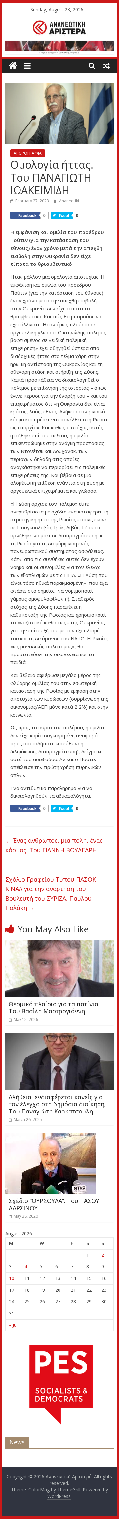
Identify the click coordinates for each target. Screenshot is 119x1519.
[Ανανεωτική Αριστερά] (12, 66)
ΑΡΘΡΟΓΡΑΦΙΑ (28, 153)
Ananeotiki (69, 201)
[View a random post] (106, 66)
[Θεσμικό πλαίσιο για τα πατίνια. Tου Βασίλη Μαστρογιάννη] (59, 944)
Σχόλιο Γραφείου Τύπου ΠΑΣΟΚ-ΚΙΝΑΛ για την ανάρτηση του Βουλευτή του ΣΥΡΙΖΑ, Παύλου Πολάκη (51, 893)
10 (11, 1278)
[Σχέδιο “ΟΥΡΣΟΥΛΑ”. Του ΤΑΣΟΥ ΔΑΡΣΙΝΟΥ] (50, 1137)
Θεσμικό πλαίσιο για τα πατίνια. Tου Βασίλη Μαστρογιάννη (54, 1007)
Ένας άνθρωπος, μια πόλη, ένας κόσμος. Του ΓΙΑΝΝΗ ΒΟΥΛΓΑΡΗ (54, 845)
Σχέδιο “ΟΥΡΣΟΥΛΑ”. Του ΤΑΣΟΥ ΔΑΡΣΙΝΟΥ (54, 1204)
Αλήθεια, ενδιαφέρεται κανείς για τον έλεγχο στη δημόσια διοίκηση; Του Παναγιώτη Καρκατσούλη (57, 1104)
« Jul (13, 1325)
